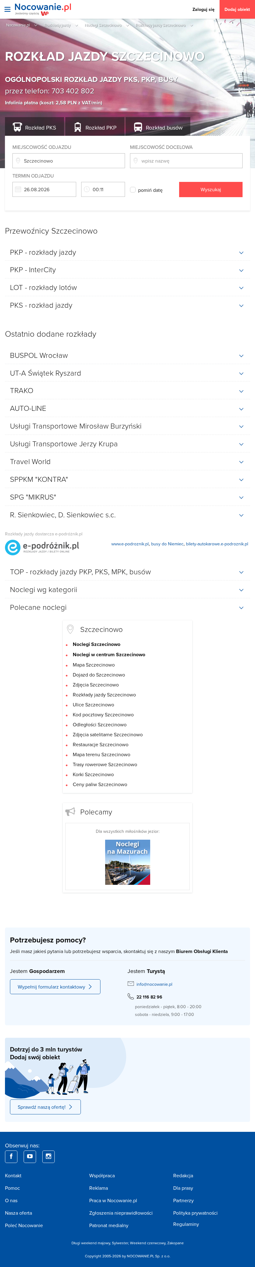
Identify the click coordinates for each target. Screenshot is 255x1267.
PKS (40, 127)
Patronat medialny (108, 1225)
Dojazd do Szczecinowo (99, 674)
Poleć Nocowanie (24, 1225)
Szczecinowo (101, 629)
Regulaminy (186, 1224)
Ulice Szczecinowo (93, 704)
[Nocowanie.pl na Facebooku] (11, 1157)
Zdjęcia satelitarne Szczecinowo (108, 734)
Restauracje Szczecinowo (100, 744)
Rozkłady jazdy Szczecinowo (104, 694)
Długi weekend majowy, (92, 1243)
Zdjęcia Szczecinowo (96, 684)
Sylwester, (121, 1243)
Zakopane (175, 1243)
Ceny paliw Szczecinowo (100, 784)
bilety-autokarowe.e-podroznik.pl (217, 544)
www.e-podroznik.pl (130, 544)
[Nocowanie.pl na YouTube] (30, 1157)
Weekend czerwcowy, (148, 1243)
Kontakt (13, 1175)
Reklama (98, 1187)
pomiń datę (150, 190)
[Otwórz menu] (7, 9)
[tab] (127, 252)
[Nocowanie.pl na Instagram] (48, 1157)
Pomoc (12, 1187)
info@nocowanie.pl (154, 984)
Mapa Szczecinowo (94, 664)
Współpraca (102, 1175)
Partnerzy (183, 1200)
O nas (11, 1200)
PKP (101, 127)
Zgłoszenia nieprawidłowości (121, 1212)
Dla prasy (183, 1187)
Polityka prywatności (195, 1212)
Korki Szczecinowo (93, 774)
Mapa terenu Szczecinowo (101, 754)
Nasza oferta (18, 1212)
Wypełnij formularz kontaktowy (51, 986)
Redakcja (183, 1175)
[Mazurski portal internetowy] (127, 861)
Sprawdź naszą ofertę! (42, 1106)
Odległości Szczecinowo (100, 724)
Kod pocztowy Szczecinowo (103, 714)
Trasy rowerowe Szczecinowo (105, 764)
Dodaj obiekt (237, 9)
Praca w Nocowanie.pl (113, 1200)
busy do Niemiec (167, 544)
